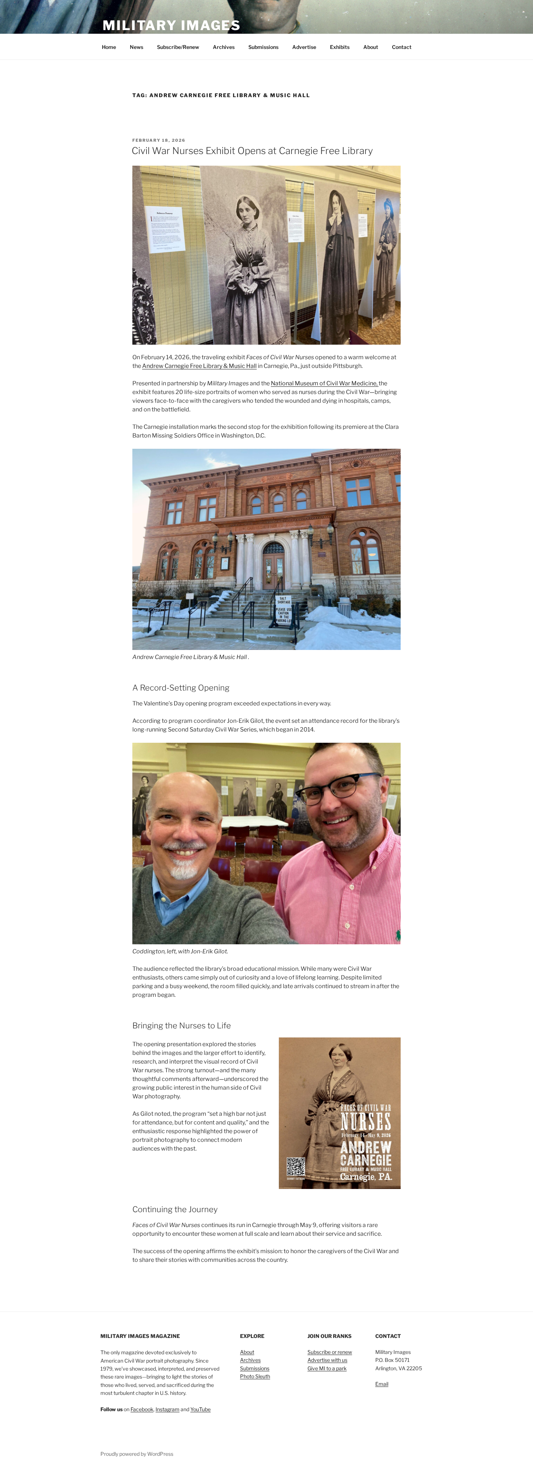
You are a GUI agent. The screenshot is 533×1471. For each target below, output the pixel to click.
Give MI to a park (327, 1368)
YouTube (200, 1409)
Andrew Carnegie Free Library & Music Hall (199, 365)
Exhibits (340, 47)
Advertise (304, 47)
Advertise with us (327, 1360)
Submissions (263, 47)
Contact (402, 47)
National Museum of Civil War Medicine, (325, 383)
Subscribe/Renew (178, 47)
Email (381, 1384)
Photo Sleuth (255, 1376)
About (370, 47)
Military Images (172, 25)
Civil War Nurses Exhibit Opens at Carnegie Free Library (252, 150)
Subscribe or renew (329, 1352)
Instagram (167, 1409)
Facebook (142, 1409)
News (136, 47)
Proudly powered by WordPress (136, 1454)
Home (109, 47)
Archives (224, 47)
